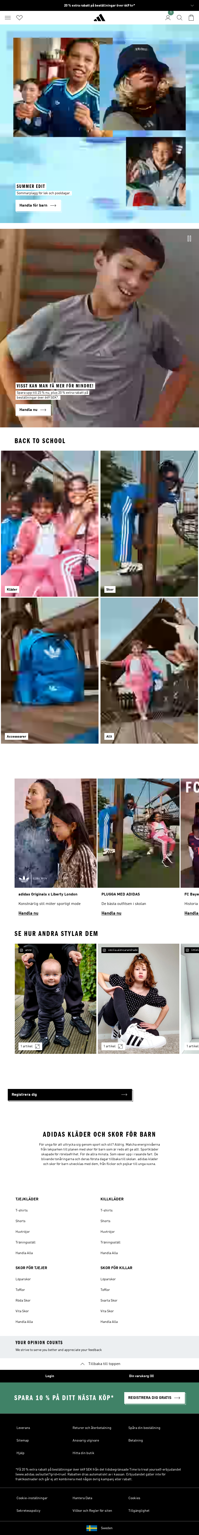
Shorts (20, 1221)
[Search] (179, 17)
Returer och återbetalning (92, 1428)
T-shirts (22, 1210)
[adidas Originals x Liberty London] (56, 849)
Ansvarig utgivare (86, 1440)
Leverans (23, 1428)
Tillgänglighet (138, 1510)
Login (49, 1376)
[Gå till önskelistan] (19, 17)
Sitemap (23, 1440)
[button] (70, 1095)
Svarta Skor (108, 1300)
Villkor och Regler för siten (92, 1510)
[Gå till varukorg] (191, 17)
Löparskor (23, 1279)
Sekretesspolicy (28, 1510)
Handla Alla (24, 1253)
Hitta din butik (83, 1453)
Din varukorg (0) (141, 1376)
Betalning (135, 1440)
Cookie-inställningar (32, 1498)
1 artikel (26, 1046)
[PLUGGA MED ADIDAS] (139, 849)
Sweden (107, 1528)
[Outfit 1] (56, 998)
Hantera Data (82, 1498)
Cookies (134, 1498)
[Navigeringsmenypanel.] (8, 17)
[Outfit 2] (139, 998)
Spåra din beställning (144, 1428)
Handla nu (28, 913)
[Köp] (99, 19)
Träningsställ (25, 1242)
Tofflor (20, 1290)
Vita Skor (22, 1311)
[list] (99, 849)
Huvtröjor (23, 1232)
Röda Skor (23, 1300)
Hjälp (21, 1453)
